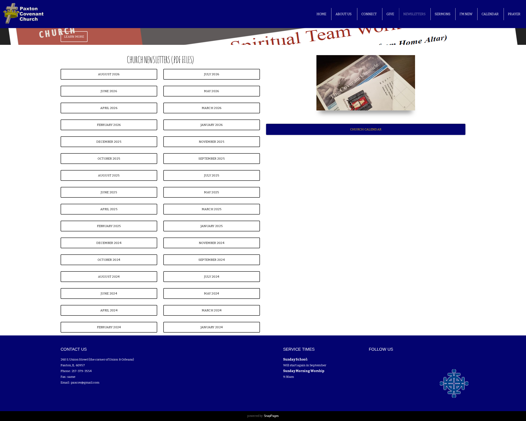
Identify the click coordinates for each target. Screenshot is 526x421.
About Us (344, 14)
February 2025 (109, 226)
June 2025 (109, 192)
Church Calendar (366, 129)
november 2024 (211, 243)
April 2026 (109, 108)
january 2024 (212, 327)
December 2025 (108, 142)
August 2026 (109, 74)
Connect (369, 14)
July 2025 (211, 175)
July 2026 (211, 74)
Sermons (442, 14)
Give (390, 14)
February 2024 (109, 327)
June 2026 (109, 91)
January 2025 (212, 226)
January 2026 (212, 125)
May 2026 (211, 91)
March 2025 (212, 209)
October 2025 (109, 158)
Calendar (490, 14)
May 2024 (211, 293)
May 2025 (211, 192)
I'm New (466, 14)
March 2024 (212, 310)
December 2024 (108, 243)
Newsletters (414, 14)
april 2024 (109, 310)
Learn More (74, 36)
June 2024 (109, 293)
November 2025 (211, 142)
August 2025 (109, 175)
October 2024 (109, 260)
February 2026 (109, 125)
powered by (263, 416)
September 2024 (211, 260)
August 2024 (109, 276)
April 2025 (109, 209)
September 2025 (211, 158)
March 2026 (212, 108)
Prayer (514, 14)
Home (321, 14)
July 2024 (211, 276)
